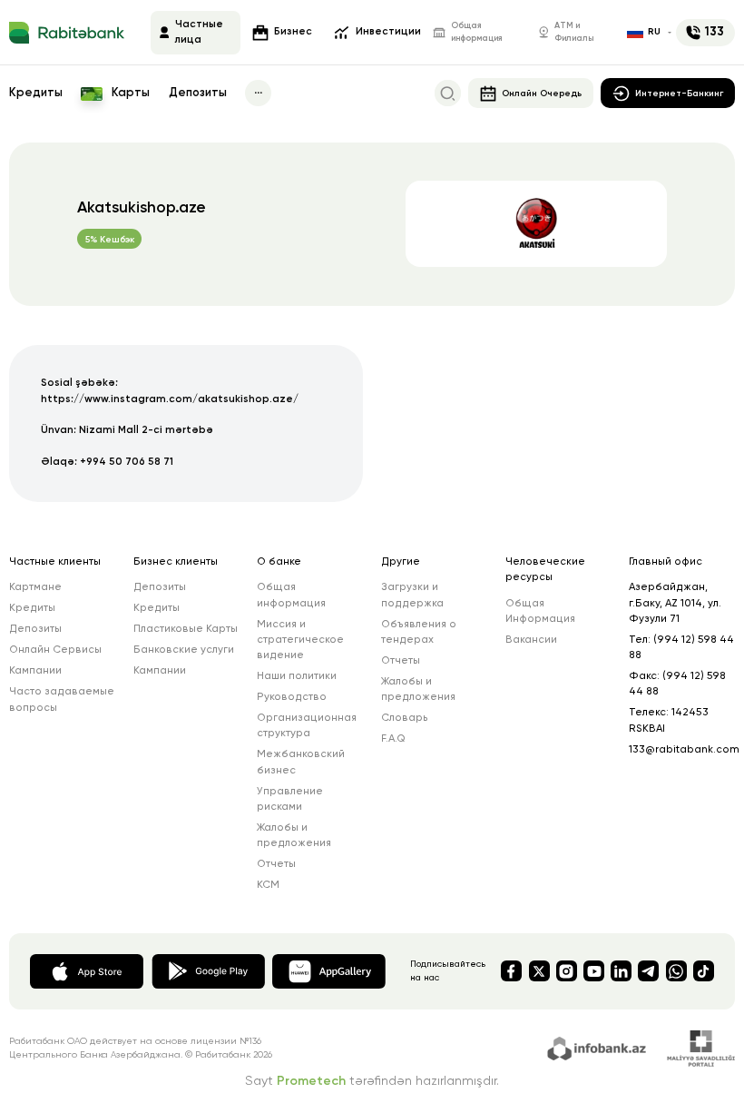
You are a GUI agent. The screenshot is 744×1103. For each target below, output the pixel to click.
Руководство (292, 697)
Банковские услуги (183, 650)
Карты (129, 93)
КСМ (268, 885)
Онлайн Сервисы (55, 650)
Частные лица (199, 32)
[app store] (86, 970)
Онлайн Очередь (542, 93)
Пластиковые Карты (185, 629)
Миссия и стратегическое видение (300, 640)
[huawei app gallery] (329, 970)
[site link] (599, 1046)
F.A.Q (393, 739)
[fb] (511, 970)
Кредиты (36, 93)
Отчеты (276, 864)
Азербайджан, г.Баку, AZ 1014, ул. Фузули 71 (675, 603)
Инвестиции (388, 31)
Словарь (404, 718)
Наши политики (297, 676)
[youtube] (593, 970)
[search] (448, 93)
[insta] (566, 970)
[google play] (208, 970)
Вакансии (531, 640)
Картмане (35, 587)
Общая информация (477, 32)
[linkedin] (621, 970)
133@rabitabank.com (684, 749)
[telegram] (648, 970)
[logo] (66, 33)
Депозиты (198, 93)
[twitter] (539, 970)
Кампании (35, 670)
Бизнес (293, 31)
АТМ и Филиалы (573, 32)
